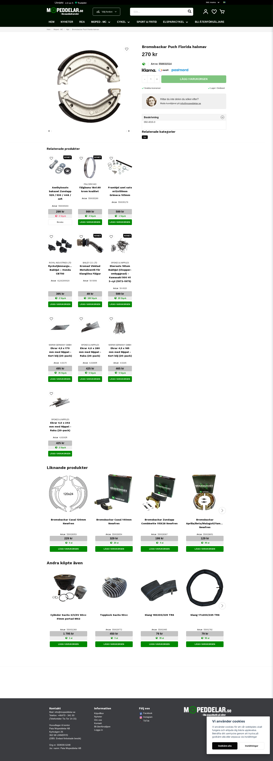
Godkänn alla (225, 746)
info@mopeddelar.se (190, 103)
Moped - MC (98, 22)
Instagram (147, 717)
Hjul (67, 29)
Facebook (147, 713)
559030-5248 (63, 745)
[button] (224, 2)
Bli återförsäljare (209, 22)
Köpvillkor (99, 713)
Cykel (121, 22)
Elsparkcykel (173, 22)
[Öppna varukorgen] (222, 12)
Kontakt (98, 723)
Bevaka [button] (60, 222)
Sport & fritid (147, 22)
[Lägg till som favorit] (214, 12)
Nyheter (67, 22)
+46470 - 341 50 (66, 715)
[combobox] (106, 12)
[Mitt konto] (206, 12)
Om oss (98, 720)
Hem (51, 22)
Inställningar (251, 746)
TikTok (146, 721)
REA (82, 22)
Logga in (98, 730)
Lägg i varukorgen (90, 222)
